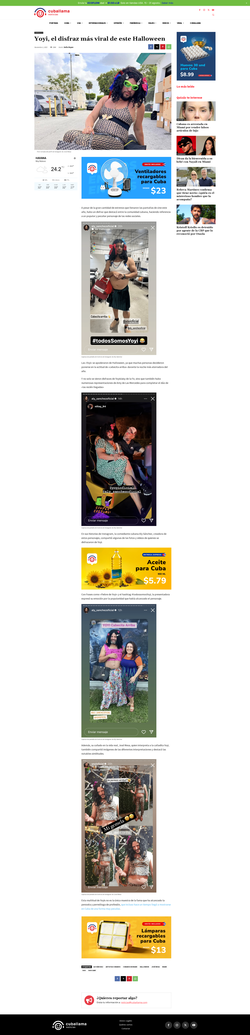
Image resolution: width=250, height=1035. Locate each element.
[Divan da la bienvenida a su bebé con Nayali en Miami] (196, 145)
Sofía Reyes (68, 47)
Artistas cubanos (113, 967)
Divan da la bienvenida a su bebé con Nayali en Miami (194, 160)
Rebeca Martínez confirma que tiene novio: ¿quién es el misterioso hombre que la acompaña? (195, 194)
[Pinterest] (162, 46)
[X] (208, 10)
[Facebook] (199, 10)
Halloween (144, 967)
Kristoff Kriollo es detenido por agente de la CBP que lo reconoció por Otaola (195, 230)
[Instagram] (204, 10)
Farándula (39, 33)
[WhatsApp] (168, 46)
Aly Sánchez (98, 967)
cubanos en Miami (130, 967)
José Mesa (156, 967)
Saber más (167, 3)
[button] (213, 14)
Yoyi (84, 970)
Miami (164, 967)
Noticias (180, 120)
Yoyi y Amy (92, 970)
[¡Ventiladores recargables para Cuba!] (126, 198)
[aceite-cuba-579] (126, 569)
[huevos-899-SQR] (196, 80)
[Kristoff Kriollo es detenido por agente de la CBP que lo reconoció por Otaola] (196, 214)
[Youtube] (213, 10)
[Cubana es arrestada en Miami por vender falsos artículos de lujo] (196, 111)
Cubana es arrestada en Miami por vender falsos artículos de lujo (193, 127)
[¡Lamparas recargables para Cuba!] (126, 958)
